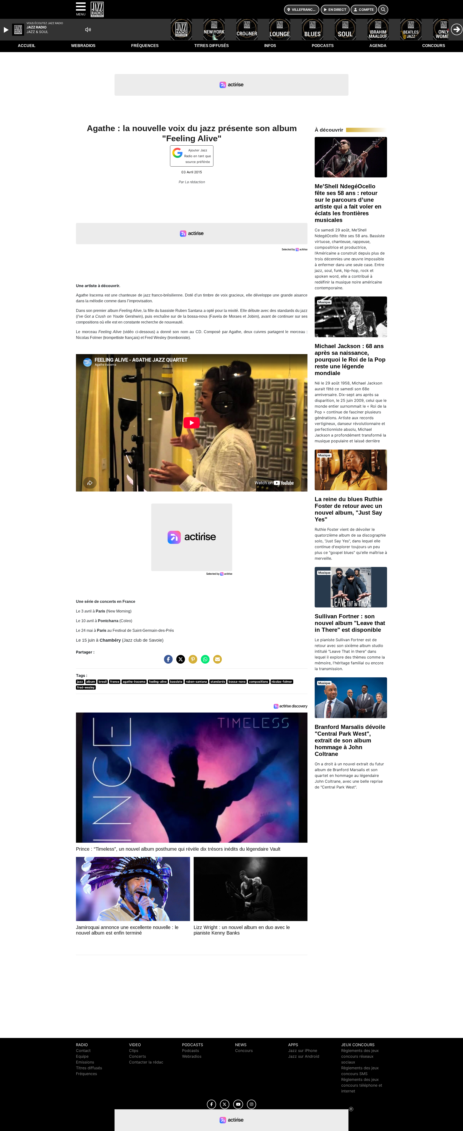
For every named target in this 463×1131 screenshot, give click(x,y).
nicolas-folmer (282, 681)
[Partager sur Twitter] (179, 661)
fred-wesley (86, 687)
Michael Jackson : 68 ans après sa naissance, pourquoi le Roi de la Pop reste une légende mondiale (350, 359)
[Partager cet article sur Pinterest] (191, 661)
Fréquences (145, 46)
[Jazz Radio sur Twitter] (224, 1104)
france (114, 681)
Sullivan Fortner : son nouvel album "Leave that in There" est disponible (350, 623)
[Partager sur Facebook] (167, 661)
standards (218, 681)
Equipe (82, 1056)
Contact (83, 1050)
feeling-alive (158, 681)
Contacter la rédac (146, 1062)
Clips (133, 1050)
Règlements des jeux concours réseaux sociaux (360, 1056)
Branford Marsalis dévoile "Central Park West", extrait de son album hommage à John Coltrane (350, 740)
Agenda (378, 46)
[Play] (7, 30)
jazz (80, 681)
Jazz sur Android (303, 1056)
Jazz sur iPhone (302, 1050)
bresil (103, 681)
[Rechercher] (383, 9)
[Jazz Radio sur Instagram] (251, 1104)
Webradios (83, 46)
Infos (270, 46)
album (90, 681)
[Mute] (88, 29)
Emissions (85, 1062)
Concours (433, 46)
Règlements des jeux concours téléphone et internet (361, 1085)
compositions (258, 681)
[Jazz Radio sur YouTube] (238, 1104)
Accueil (26, 46)
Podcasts (323, 46)
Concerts (137, 1056)
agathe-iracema (134, 681)
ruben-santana (196, 681)
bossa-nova (237, 681)
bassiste (176, 681)
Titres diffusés (211, 46)
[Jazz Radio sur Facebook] (211, 1104)
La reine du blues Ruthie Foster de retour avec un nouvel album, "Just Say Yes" (348, 509)
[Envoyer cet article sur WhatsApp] (204, 661)
